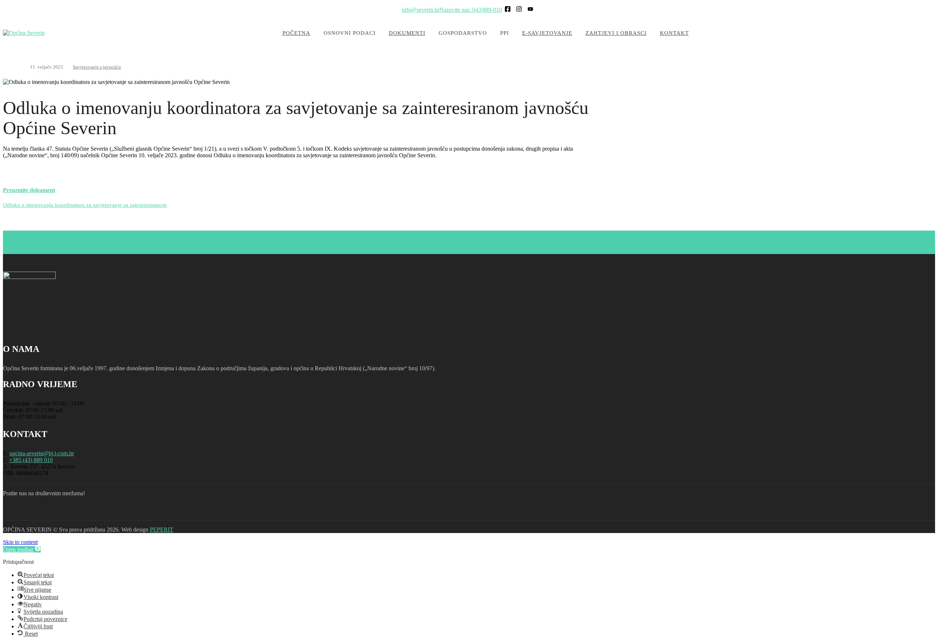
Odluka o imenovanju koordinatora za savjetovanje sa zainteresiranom (85, 205)
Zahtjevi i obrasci (616, 33)
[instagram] (30, 511)
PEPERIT (161, 529)
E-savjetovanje (547, 33)
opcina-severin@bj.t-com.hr (42, 453)
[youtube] (50, 511)
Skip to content (20, 542)
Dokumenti (407, 33)
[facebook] (11, 511)
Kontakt (674, 33)
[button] (22, 549)
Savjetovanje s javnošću (97, 67)
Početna (296, 33)
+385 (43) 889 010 (31, 460)
